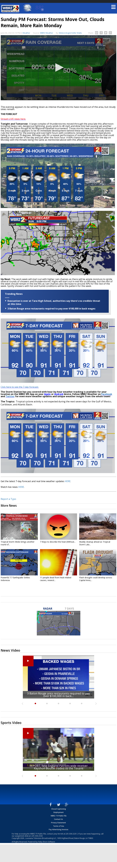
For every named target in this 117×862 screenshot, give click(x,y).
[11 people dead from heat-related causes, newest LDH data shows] (58, 562)
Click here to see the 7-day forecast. (20, 386)
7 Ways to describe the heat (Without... (57, 541)
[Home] (10, 8)
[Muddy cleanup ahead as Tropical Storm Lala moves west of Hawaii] (97, 526)
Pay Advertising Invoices (58, 829)
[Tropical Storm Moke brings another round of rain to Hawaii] (19, 526)
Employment (59, 812)
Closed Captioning (58, 809)
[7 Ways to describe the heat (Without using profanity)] (58, 526)
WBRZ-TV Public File (58, 816)
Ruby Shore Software (46, 842)
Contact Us (58, 819)
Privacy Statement (58, 822)
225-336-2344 (37, 836)
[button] (58, 67)
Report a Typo (8, 499)
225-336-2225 (71, 834)
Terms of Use (58, 826)
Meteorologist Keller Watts (70, 33)
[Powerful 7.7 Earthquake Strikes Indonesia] (19, 562)
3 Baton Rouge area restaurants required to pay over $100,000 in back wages (51, 308)
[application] (58, 67)
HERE (67, 481)
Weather (26, 33)
